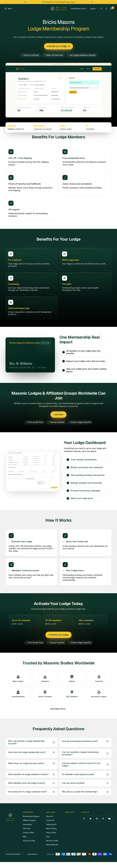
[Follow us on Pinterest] (103, 819)
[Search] (101, 9)
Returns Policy (51, 828)
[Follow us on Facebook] (84, 819)
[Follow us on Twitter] (90, 819)
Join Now (58, 414)
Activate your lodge (57, 46)
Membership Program (31, 816)
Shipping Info (51, 824)
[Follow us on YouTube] (109, 819)
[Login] (106, 9)
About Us (49, 816)
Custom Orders (28, 832)
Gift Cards (26, 828)
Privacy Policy (51, 832)
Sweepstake (27, 824)
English (93, 9)
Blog (24, 836)
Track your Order (29, 841)
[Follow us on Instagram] (97, 819)
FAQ (47, 836)
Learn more (70, 2)
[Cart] (111, 8)
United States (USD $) (78, 9)
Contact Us (50, 820)
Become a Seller (52, 841)
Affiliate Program (29, 820)
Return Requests (52, 845)
